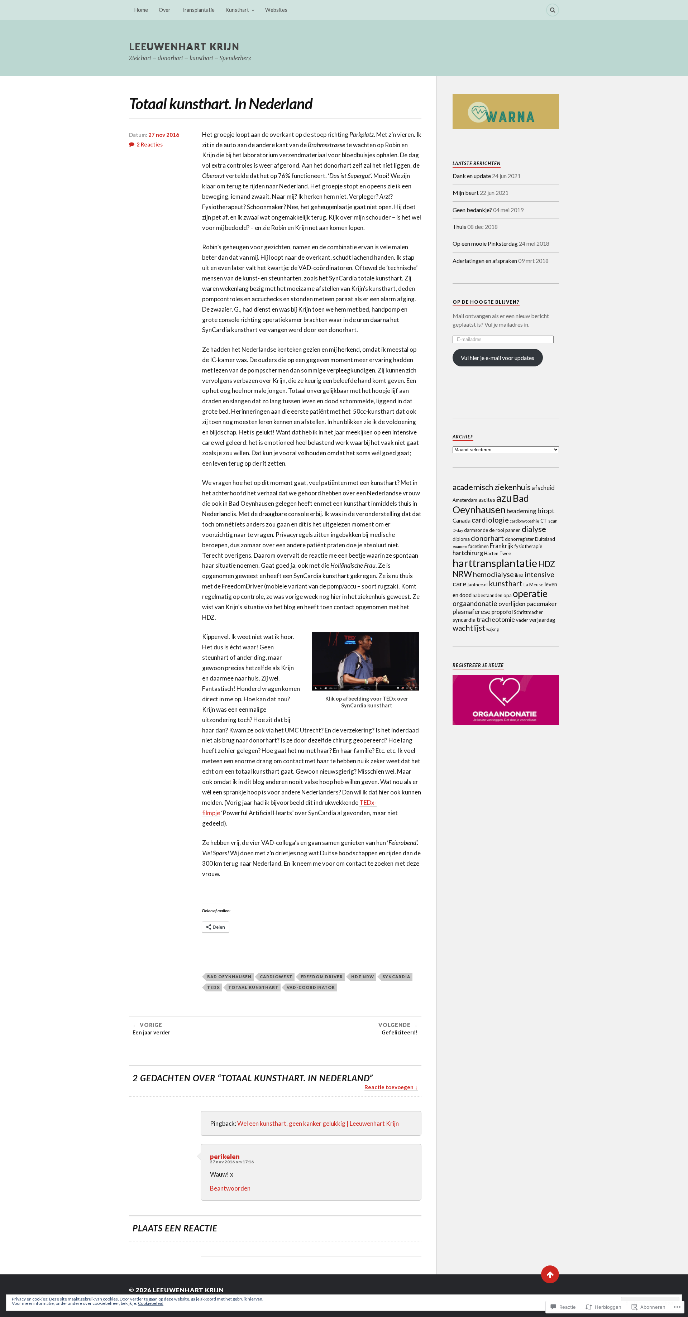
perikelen (225, 1156)
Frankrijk (501, 545)
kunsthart (505, 583)
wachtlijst (469, 627)
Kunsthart (237, 10)
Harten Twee (497, 553)
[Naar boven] (550, 1274)
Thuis (459, 226)
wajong (492, 629)
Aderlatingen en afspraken (485, 260)
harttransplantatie (495, 563)
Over (165, 10)
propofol (502, 612)
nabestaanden (487, 595)
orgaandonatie (475, 603)
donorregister (519, 539)
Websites (276, 10)
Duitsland (545, 539)
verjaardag (542, 619)
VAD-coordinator (311, 987)
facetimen (478, 546)
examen (460, 546)
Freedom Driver (322, 976)
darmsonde (476, 530)
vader (522, 620)
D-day (458, 530)
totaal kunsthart (253, 987)
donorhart (487, 538)
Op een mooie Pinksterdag (485, 243)
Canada (461, 520)
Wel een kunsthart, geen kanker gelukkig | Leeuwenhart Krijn (318, 1123)
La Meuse (533, 584)
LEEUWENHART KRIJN (184, 46)
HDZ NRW (362, 976)
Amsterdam (465, 500)
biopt (546, 510)
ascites (486, 499)
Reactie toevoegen (389, 1087)
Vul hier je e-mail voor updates (497, 357)
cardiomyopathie (524, 521)
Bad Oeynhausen (229, 976)
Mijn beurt (466, 192)
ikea (519, 575)
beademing (521, 511)
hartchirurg (468, 553)
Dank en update (472, 175)
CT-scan (549, 521)
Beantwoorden (230, 1188)
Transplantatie (198, 10)
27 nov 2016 (163, 134)
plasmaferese (472, 611)
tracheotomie (496, 619)
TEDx (213, 987)
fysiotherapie (528, 546)
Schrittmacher (528, 612)
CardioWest (276, 976)
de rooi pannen (505, 530)
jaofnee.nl (478, 584)
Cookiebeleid (150, 1303)
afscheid (543, 487)
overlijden (511, 603)
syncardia (396, 976)
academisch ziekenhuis (492, 487)
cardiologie (490, 519)
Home (141, 10)
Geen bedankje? (472, 209)
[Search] (552, 10)
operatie (530, 593)
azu (504, 498)
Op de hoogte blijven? (486, 302)
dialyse (534, 529)
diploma (461, 539)
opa (507, 595)
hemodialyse (493, 574)
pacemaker (541, 603)
